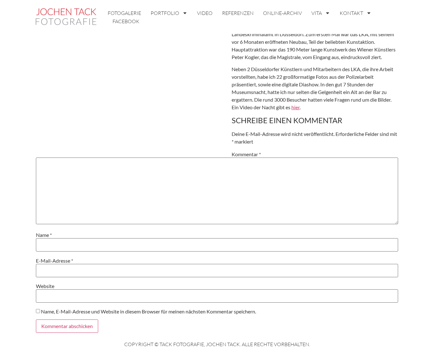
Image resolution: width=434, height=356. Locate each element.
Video (205, 13)
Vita (316, 13)
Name (44, 235)
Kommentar (246, 154)
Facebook (125, 21)
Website (45, 286)
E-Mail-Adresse (54, 260)
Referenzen (238, 13)
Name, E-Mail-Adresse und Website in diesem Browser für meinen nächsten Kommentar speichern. (148, 311)
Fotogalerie (124, 13)
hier (295, 107)
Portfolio (165, 13)
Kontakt (351, 13)
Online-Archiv (282, 13)
